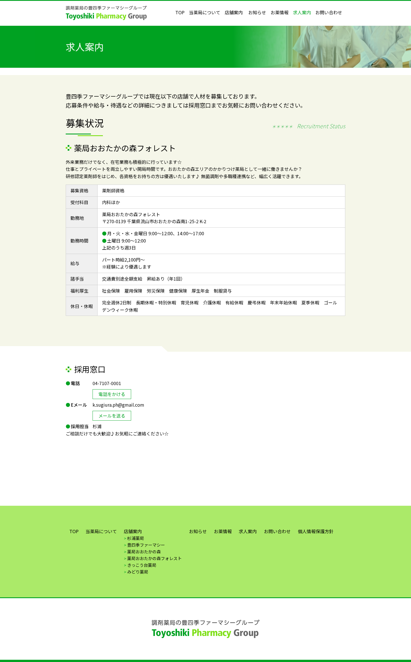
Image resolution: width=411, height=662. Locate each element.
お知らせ (257, 12)
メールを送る (111, 415)
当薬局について (204, 12)
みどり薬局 (137, 572)
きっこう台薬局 (141, 565)
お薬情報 (280, 12)
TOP (180, 12)
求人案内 (302, 12)
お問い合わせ (328, 12)
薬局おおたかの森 (144, 551)
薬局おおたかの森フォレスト (154, 558)
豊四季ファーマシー (146, 545)
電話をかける (111, 394)
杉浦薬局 (135, 538)
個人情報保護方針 (316, 531)
